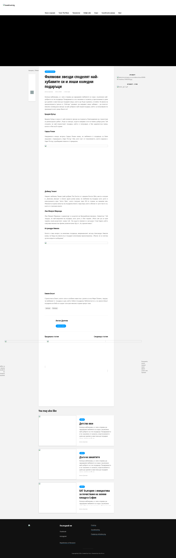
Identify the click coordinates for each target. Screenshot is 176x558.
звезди (48, 308)
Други (82, 419)
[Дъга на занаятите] (57, 464)
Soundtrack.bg (95, 530)
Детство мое (86, 423)
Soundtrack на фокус (108, 13)
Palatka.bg (94, 534)
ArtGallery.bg (102, 534)
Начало (31, 70)
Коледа (55, 308)
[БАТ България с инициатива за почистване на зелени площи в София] (57, 498)
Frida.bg (93, 525)
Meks (89, 553)
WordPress (101, 553)
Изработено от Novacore (67, 543)
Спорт (96, 13)
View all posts (61, 326)
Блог (120, 13)
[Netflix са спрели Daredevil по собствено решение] (92, 370)
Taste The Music (64, 13)
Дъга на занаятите (89, 457)
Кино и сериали (50, 13)
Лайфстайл (87, 13)
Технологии (76, 13)
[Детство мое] (57, 430)
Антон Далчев (49, 91)
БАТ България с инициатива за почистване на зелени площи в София (94, 494)
